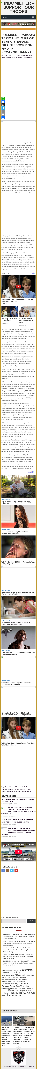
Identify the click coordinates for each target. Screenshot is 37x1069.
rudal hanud (4, 990)
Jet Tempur (18, 57)
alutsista (27, 970)
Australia (5, 973)
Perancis (29, 787)
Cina (17, 972)
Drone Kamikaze (5, 975)
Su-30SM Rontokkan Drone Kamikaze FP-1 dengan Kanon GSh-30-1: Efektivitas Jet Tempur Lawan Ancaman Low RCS (19, 963)
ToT (28, 993)
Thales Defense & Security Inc (11, 791)
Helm (13, 57)
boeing (12, 973)
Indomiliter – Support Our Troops (20, 1067)
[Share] (18, 117)
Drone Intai (32, 973)
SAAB (17, 990)
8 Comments (4, 836)
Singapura (23, 990)
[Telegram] (18, 108)
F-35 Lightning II (20, 975)
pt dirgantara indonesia (7, 988)
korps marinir (6, 982)
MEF (26, 984)
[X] (18, 104)
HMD (23, 787)
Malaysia (17, 984)
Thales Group (26, 791)
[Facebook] (18, 101)
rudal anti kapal (30, 988)
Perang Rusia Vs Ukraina (19, 986)
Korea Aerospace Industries (8, 979)
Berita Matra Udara (22, 55)
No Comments (27, 57)
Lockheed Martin (7, 984)
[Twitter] (12, 870)
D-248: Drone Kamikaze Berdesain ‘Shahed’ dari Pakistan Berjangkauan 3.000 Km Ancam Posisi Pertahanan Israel (18, 956)
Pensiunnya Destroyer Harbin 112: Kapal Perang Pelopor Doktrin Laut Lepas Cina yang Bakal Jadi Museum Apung (18, 950)
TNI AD (4, 993)
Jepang (17, 977)
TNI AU (22, 993)
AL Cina (19, 970)
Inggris (3, 977)
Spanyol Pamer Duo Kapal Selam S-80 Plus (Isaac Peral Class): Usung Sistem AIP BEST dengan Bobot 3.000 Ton (19, 943)
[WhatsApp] (18, 98)
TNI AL (13, 993)
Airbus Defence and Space (8, 970)
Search (31, 920)
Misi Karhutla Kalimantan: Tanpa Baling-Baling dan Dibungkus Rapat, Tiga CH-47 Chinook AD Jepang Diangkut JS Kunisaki (19, 936)
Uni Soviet (18, 995)
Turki (33, 993)
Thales (29, 789)
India (32, 975)
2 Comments (4, 816)
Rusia (11, 990)
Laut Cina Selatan (18, 981)
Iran (8, 977)
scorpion (22, 789)
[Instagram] (7, 870)
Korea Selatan (22, 979)
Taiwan (29, 990)
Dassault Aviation (25, 973)
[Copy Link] (18, 111)
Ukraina (10, 995)
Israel (13, 977)
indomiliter (4, 55)
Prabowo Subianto (7, 789)
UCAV (3, 995)
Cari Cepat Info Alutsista (9, 917)
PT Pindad (18, 988)
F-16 (12, 975)
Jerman (23, 977)
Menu (5, 17)
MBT (22, 984)
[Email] (18, 114)
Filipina (28, 975)
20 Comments (5, 804)
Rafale (17, 789)
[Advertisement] (18, 78)
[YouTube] (16, 870)
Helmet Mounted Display (13, 787)
